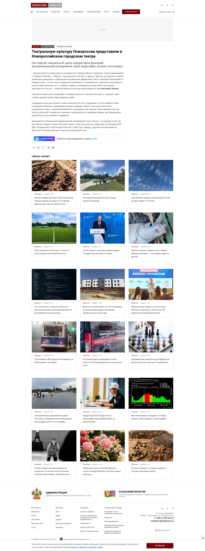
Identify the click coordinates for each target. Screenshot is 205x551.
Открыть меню (32, 12)
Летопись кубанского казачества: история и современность (89, 517)
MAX (95, 138)
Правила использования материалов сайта (114, 526)
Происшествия (93, 12)
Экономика (78, 12)
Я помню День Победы (113, 508)
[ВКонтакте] (38, 147)
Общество (55, 12)
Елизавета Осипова (64, 46)
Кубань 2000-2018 (87, 527)
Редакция (108, 517)
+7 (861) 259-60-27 (164, 518)
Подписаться (47, 139)
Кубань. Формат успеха (89, 531)
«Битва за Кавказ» (87, 512)
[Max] (53, 147)
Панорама (84, 508)
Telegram (172, 5)
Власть (66, 12)
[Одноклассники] (43, 147)
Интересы (59, 527)
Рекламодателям (111, 521)
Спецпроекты (131, 12)
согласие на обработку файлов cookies (86, 547)
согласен (160, 546)
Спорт (106, 12)
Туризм (116, 12)
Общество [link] (86, 194)
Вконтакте (162, 5)
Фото (58, 512)
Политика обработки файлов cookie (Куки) (112, 532)
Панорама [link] (38, 194)
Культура (36, 46)
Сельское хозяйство (63, 523)
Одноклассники (167, 5)
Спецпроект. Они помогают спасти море (113, 513)
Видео (58, 516)
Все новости (42, 12)
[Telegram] (48, 147)
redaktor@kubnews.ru (162, 521)
